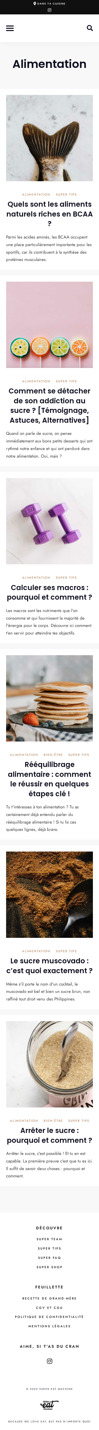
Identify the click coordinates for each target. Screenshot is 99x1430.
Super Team (49, 1239)
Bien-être (53, 755)
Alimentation (36, 195)
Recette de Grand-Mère (49, 1298)
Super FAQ (49, 1258)
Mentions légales (49, 1326)
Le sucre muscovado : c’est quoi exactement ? (49, 966)
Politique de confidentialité (49, 1317)
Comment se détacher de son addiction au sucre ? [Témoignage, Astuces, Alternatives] (49, 405)
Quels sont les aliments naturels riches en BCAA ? (49, 214)
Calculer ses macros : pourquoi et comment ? (49, 592)
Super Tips (66, 195)
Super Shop (50, 1267)
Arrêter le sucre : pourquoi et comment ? (49, 1135)
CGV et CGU (49, 1308)
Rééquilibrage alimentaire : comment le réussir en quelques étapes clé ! (49, 779)
